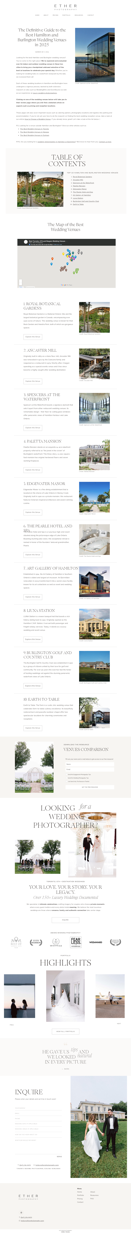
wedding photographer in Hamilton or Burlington (57, 142)
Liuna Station (78, 198)
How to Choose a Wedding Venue (38, 119)
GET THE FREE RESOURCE (90, 787)
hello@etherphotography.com (47, 1165)
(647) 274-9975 (25, 1165)
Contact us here (105, 142)
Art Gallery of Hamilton (82, 195)
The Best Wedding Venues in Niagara (34, 132)
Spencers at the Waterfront (83, 183)
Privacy (68, 1231)
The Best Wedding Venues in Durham (34, 135)
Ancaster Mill (78, 180)
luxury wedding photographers (45, 93)
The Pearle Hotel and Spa (83, 192)
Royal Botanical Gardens (82, 177)
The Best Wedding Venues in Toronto (34, 129)
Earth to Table (78, 204)
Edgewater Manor (80, 189)
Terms (63, 1231)
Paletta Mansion (79, 186)
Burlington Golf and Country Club (86, 201)
